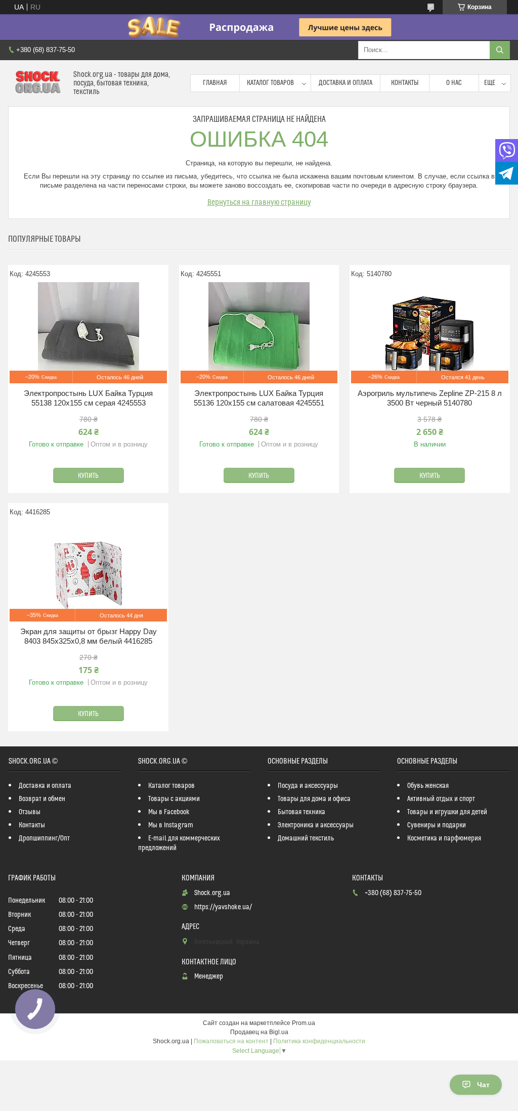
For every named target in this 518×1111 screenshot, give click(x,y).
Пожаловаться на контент (231, 1041)
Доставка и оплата (345, 83)
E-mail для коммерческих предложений (179, 843)
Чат (483, 1085)
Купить (88, 476)
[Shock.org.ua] (37, 83)
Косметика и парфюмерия (444, 838)
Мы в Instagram (170, 825)
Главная (215, 83)
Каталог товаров (270, 83)
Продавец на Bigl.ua (259, 1032)
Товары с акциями (174, 799)
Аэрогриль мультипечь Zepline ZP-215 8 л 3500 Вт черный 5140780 (430, 398)
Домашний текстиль (306, 838)
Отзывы (29, 812)
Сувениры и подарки (436, 825)
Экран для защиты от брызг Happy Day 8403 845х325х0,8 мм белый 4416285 (88, 636)
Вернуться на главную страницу (259, 202)
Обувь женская (428, 786)
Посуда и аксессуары (308, 786)
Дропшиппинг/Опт (44, 838)
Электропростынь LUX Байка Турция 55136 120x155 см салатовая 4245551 (259, 398)
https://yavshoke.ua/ (223, 907)
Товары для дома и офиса (314, 799)
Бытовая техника (301, 812)
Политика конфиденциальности (319, 1041)
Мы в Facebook (169, 812)
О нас (454, 83)
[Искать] (500, 50)
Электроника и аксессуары (316, 825)
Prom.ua (303, 1023)
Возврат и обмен (42, 799)
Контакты (405, 83)
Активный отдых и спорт (441, 799)
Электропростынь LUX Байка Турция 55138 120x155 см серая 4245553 (88, 398)
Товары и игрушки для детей (447, 812)
